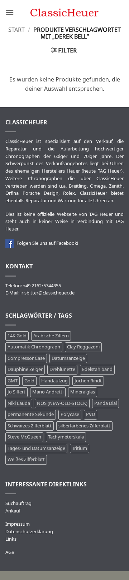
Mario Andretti (47, 391)
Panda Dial (105, 403)
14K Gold (17, 335)
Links (10, 539)
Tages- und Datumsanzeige (36, 448)
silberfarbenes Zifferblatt (84, 425)
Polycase (70, 414)
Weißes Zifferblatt (26, 459)
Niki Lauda (19, 403)
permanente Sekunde (31, 414)
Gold (29, 380)
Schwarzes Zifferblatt (30, 425)
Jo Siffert (16, 391)
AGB (9, 552)
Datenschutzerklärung (29, 531)
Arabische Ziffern (51, 335)
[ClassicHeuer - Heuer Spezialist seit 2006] (64, 12)
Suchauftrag (18, 503)
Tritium (79, 448)
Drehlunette (62, 369)
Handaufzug (54, 380)
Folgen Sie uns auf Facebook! (46, 243)
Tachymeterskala (66, 436)
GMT (13, 380)
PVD (90, 414)
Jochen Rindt (88, 380)
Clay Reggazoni (83, 346)
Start (16, 30)
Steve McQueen (24, 436)
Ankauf (12, 510)
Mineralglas (82, 391)
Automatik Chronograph (34, 346)
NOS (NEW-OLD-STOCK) (62, 403)
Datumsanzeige (68, 358)
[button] (9, 12)
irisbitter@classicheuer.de (47, 292)
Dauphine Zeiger (25, 369)
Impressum (17, 524)
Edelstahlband (97, 369)
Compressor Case (26, 358)
